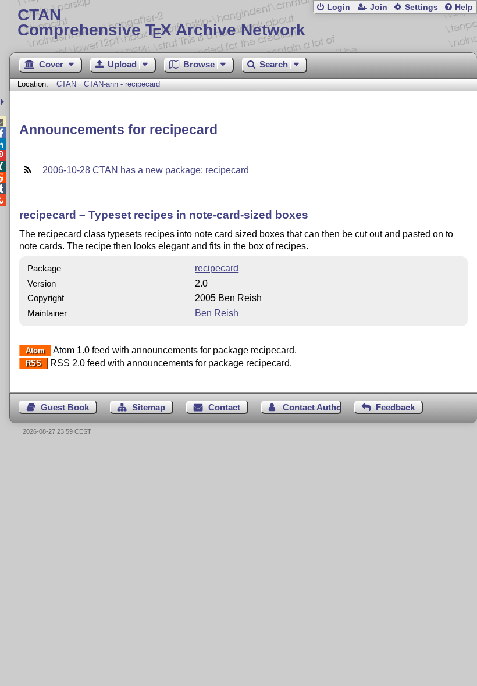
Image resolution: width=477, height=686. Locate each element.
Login (338, 7)
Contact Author (312, 407)
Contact (224, 407)
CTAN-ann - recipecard (122, 84)
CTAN (66, 84)
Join (378, 7)
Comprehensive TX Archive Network (161, 23)
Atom (35, 350)
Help (464, 7)
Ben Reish (216, 313)
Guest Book (65, 407)
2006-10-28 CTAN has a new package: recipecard (145, 170)
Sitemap (148, 407)
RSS (33, 363)
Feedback (395, 407)
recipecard (216, 268)
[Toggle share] (4, 102)
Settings (421, 7)
